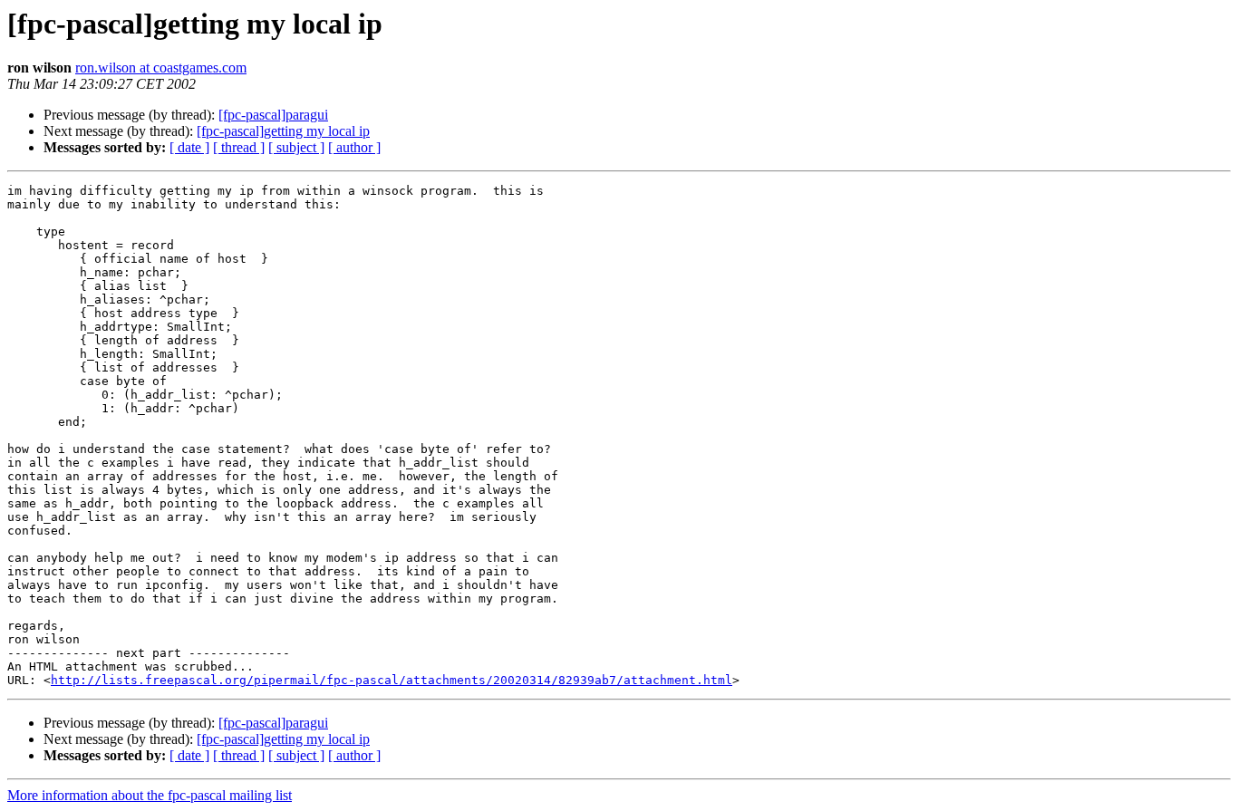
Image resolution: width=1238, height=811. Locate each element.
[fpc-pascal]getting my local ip (283, 131)
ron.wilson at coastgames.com (161, 67)
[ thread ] (239, 147)
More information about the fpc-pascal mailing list (149, 795)
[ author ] (354, 147)
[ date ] (189, 147)
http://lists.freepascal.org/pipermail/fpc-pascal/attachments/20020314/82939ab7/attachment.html (391, 680)
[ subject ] (296, 147)
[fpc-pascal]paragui (273, 114)
